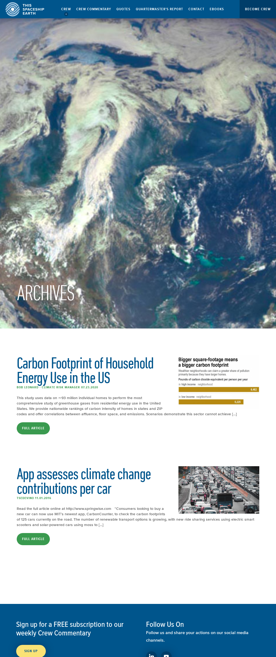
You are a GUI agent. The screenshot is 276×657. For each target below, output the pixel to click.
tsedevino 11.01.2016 (34, 498)
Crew (66, 9)
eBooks (217, 9)
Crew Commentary (93, 9)
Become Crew (258, 9)
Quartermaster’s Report (159, 9)
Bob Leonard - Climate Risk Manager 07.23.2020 (57, 387)
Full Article (33, 428)
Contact (196, 9)
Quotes (123, 9)
